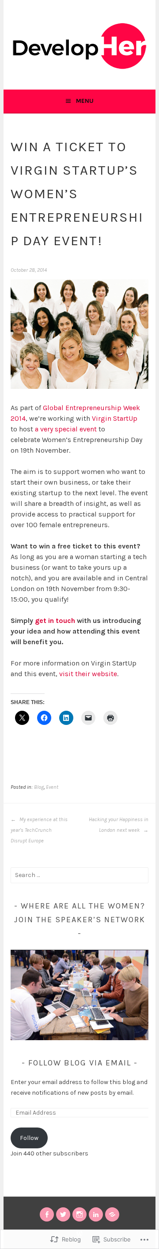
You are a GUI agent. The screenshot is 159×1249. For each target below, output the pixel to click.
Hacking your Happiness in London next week (118, 824)
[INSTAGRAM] (79, 1214)
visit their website (88, 674)
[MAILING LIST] (112, 1214)
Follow (29, 1138)
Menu (85, 101)
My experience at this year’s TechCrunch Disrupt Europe (39, 830)
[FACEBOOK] (47, 1214)
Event (52, 787)
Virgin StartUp (114, 418)
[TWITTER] (63, 1214)
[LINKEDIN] (96, 1214)
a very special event (66, 429)
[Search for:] (79, 875)
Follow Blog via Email (79, 1063)
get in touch (55, 620)
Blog (39, 787)
